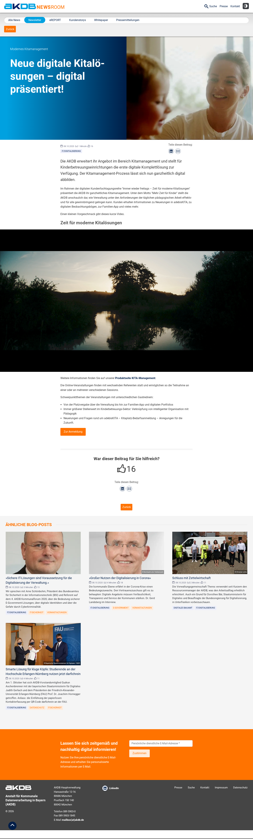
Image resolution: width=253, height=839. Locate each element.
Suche (213, 6)
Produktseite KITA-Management (135, 378)
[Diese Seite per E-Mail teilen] (178, 151)
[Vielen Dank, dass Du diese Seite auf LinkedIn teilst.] (171, 151)
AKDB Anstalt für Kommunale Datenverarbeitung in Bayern (20, 6)
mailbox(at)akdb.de (73, 819)
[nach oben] (12, 826)
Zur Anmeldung (73, 431)
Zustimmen (139, 753)
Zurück (10, 29)
